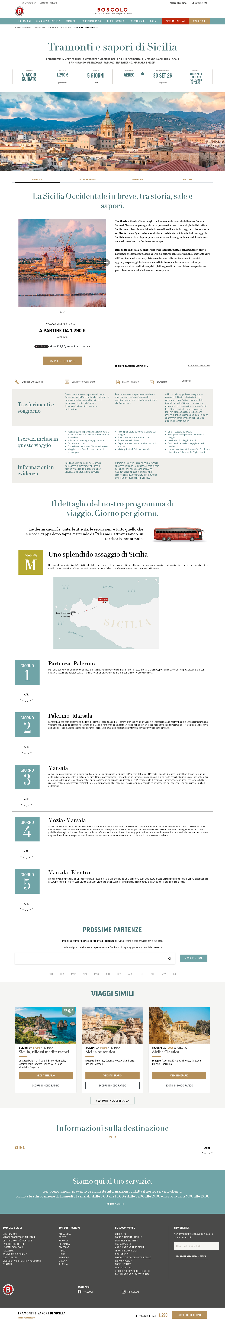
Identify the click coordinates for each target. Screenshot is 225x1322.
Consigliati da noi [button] (91, 21)
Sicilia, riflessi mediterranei (44, 1051)
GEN (51, 974)
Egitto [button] (62, 1237)
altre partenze (162, 83)
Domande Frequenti (48, 3)
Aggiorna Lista (193, 958)
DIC (174, 974)
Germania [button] (64, 1244)
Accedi (173, 3)
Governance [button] (122, 1254)
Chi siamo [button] (120, 1234)
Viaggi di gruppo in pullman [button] (19, 1237)
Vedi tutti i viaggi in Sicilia (112, 1100)
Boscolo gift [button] (200, 21)
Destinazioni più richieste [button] (17, 1240)
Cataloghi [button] (71, 21)
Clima (112, 1147)
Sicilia (68, 27)
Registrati (182, 3)
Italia (59, 27)
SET (141, 974)
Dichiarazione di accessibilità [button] (132, 1274)
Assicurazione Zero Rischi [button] (130, 1247)
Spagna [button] (63, 1261)
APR (85, 974)
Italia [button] (62, 1254)
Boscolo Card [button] (137, 21)
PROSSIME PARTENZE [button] (176, 21)
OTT (152, 974)
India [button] (62, 1250)
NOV (164, 974)
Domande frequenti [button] (126, 1240)
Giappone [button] (64, 1247)
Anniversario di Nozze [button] (15, 1254)
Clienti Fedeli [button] (10, 1257)
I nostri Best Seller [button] (13, 1244)
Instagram (133, 1292)
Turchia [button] (63, 1264)
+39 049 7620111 (114, 1203)
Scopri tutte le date (189, 1314)
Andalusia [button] (65, 1234)
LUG (119, 974)
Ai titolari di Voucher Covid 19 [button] (132, 1271)
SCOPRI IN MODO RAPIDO (45, 1085)
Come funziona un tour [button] (128, 1237)
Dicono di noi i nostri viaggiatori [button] (22, 1261)
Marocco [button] (64, 1257)
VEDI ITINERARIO (46, 1075)
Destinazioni (39, 27)
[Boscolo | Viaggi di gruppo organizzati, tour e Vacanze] (112, 11)
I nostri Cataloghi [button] (13, 1247)
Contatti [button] (154, 21)
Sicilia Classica (165, 1051)
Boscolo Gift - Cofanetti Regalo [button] (133, 1257)
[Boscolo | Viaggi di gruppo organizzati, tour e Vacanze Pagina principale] (19, 11)
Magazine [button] (8, 1250)
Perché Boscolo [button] (115, 21)
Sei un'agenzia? (29, 3)
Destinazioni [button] (24, 21)
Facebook (88, 1292)
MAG (96, 974)
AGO (130, 974)
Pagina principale (23, 27)
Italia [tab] (112, 1137)
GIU (108, 974)
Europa (51, 27)
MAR (73, 974)
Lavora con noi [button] (123, 1267)
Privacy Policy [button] (123, 1261)
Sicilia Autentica (100, 1051)
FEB (62, 974)
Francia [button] (63, 1240)
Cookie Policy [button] (123, 1264)
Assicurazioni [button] (123, 1244)
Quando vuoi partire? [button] (48, 21)
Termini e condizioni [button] (126, 1250)
